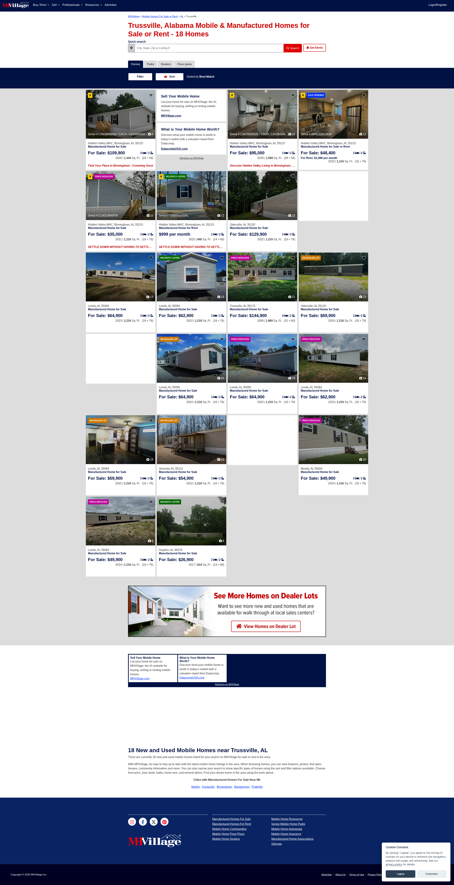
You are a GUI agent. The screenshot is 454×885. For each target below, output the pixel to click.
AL (181, 16)
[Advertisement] (333, 196)
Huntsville (208, 786)
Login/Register (437, 4)
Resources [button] (92, 4)
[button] (131, 48)
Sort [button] (171, 76)
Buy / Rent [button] (40, 4)
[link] (106, 152)
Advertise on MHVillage (191, 158)
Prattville (257, 786)
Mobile (195, 786)
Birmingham (224, 786)
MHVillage (133, 16)
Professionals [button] (71, 4)
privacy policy (394, 864)
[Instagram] (132, 822)
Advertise (111, 4)
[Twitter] (154, 822)
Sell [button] (54, 4)
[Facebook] (143, 822)
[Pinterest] (164, 822)
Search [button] (294, 48)
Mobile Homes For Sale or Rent (160, 16)
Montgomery (242, 786)
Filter (140, 76)
